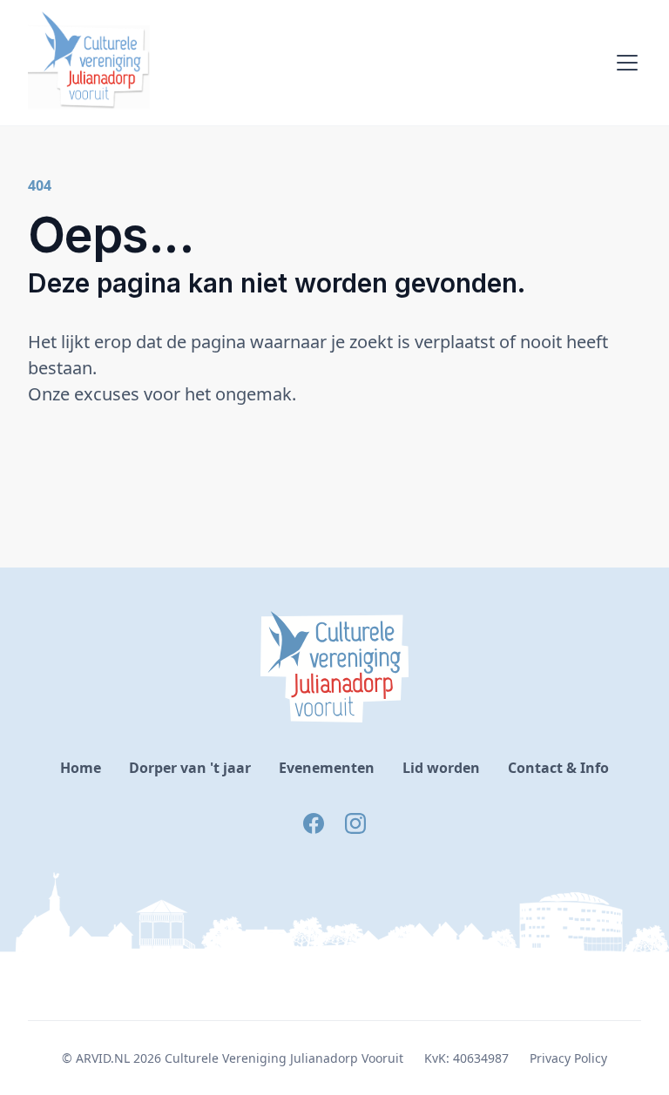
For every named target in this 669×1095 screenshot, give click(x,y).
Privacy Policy (568, 1058)
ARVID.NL (103, 1058)
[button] (623, 63)
